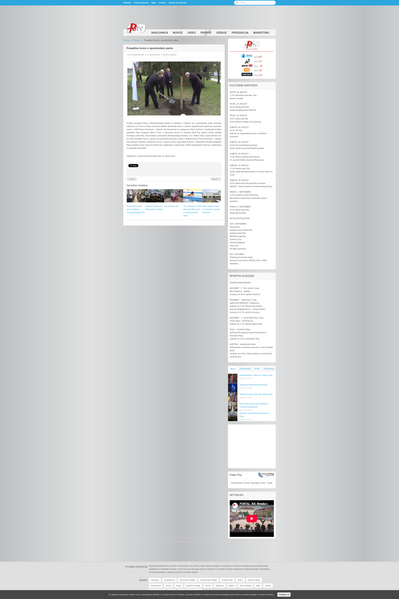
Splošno (173, 55)
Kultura (240, 580)
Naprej (215, 178)
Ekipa (153, 3)
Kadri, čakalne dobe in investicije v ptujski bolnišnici (211, 209)
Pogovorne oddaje (193, 586)
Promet (208, 586)
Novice (178, 32)
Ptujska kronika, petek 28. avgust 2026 (256, 394)
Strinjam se (284, 594)
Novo (233, 368)
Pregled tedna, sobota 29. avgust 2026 (256, 375)
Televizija (127, 3)
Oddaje (221, 32)
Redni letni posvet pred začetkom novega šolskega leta (136, 209)
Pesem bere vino (171, 206)
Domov (126, 40)
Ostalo (178, 586)
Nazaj (131, 178)
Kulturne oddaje (254, 580)
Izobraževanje (227, 580)
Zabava (268, 586)
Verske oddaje (245, 586)
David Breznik (138, 55)
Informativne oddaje (187, 580)
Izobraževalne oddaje (208, 580)
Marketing (261, 32)
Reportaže (220, 586)
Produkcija (240, 32)
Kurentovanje (156, 586)
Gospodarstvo (169, 580)
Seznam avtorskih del (177, 3)
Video (191, 32)
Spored (205, 32)
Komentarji (245, 368)
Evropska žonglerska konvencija (253, 385)
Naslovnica (159, 32)
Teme (257, 368)
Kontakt (162, 3)
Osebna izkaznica (141, 3)
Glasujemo (269, 368)
